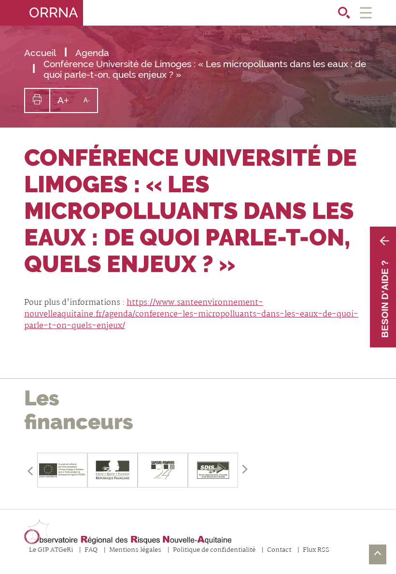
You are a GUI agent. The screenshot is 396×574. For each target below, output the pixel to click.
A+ (66, 103)
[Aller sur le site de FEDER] (62, 470)
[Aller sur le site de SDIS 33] (213, 470)
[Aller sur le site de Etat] (112, 470)
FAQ (91, 550)
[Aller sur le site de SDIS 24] (163, 470)
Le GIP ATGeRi (51, 550)
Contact (279, 550)
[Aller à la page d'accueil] (128, 532)
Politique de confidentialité (214, 550)
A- (90, 104)
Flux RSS (316, 550)
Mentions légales (135, 550)
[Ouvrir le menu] (366, 13)
